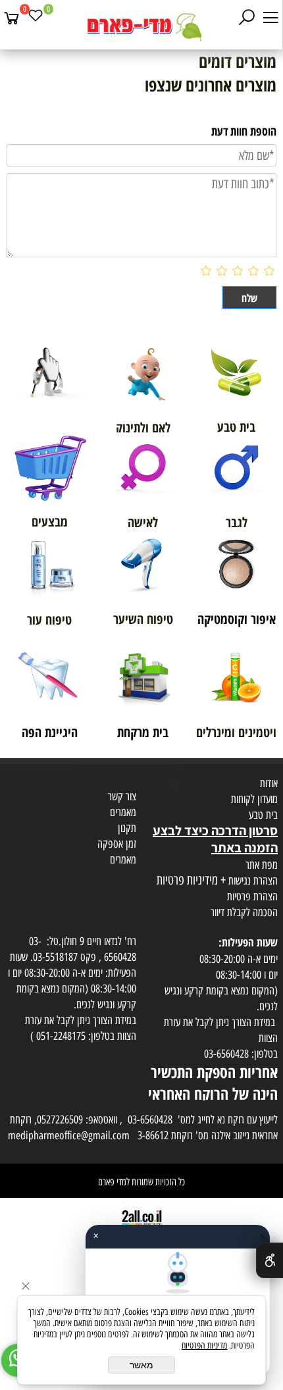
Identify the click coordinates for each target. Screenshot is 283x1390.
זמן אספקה (116, 843)
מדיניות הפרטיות (204, 1345)
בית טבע (263, 814)
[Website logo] (141, 26)
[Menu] (270, 18)
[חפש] (247, 18)
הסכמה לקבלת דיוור (244, 912)
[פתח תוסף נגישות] (269, 1260)
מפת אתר (261, 864)
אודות (269, 783)
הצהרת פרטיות (252, 896)
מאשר (141, 1365)
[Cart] (12, 18)
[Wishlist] (35, 18)
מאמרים (123, 812)
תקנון (127, 828)
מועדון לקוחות (254, 799)
